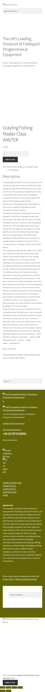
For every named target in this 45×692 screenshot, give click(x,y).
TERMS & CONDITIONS (12, 483)
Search (11, 590)
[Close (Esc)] (2, 687)
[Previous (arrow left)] (2, 691)
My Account (13, 587)
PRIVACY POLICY (9, 486)
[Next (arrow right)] (8, 691)
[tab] (25, 170)
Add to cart (10, 159)
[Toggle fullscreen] (14, 687)
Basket (12, 606)
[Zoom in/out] (20, 687)
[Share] (8, 687)
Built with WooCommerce (26, 579)
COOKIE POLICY (9, 489)
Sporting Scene (15, 63)
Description (13, 170)
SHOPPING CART (10, 492)
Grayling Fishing (29, 63)
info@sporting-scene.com (13, 423)
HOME (5, 495)
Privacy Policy (8, 579)
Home (5, 63)
